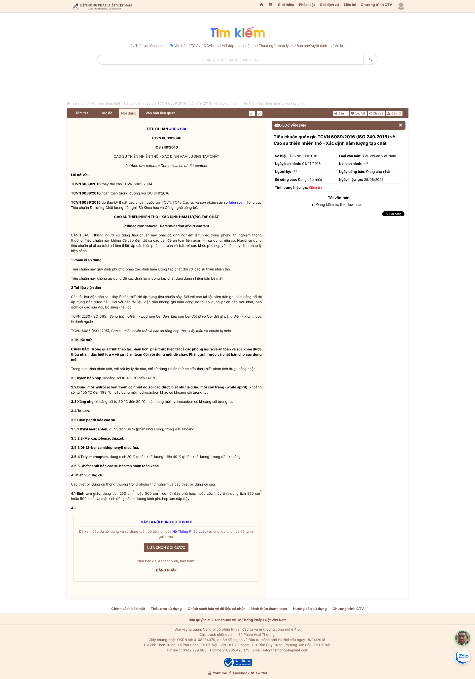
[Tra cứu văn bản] (237, 32)
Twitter (261, 673)
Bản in (342, 113)
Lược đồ (105, 113)
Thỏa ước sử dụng (166, 608)
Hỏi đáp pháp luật (236, 45)
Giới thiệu (286, 4)
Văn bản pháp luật (105, 103)
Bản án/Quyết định (312, 45)
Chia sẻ (377, 113)
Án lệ (339, 45)
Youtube (219, 673)
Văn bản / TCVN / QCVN (194, 45)
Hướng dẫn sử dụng (310, 608)
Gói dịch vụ (329, 4)
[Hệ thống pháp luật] (101, 6)
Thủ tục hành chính (150, 45)
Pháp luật (307, 4)
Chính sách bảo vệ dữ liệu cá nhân (217, 608)
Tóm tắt (81, 113)
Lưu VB (360, 113)
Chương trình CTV (376, 4)
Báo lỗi (396, 113)
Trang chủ (79, 103)
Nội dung (129, 113)
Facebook (241, 673)
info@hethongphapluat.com (285, 650)
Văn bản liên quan (161, 113)
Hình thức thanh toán (269, 608)
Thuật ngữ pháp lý (274, 45)
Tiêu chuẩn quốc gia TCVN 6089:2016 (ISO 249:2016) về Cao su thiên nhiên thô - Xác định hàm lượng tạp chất (214, 103)
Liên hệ (350, 4)
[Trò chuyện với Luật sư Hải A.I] (462, 638)
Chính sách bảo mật (128, 608)
